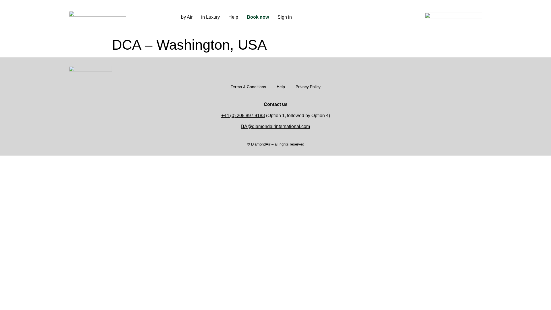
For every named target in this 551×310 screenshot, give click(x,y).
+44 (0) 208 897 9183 (243, 115)
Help (233, 17)
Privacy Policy (308, 86)
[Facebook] (358, 17)
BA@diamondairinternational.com (275, 126)
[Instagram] (350, 17)
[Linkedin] (367, 17)
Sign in (285, 17)
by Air (187, 17)
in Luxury (210, 17)
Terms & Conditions (248, 86)
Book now (258, 17)
